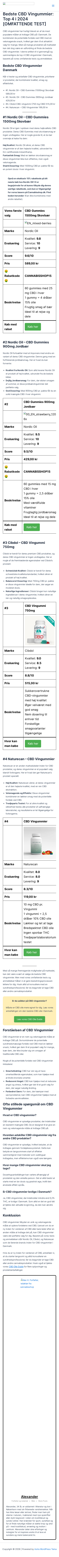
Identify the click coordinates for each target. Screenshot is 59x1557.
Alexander (29, 1497)
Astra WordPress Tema (45, 1549)
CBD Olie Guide (16, 1266)
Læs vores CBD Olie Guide (29, 1019)
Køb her (33, 326)
